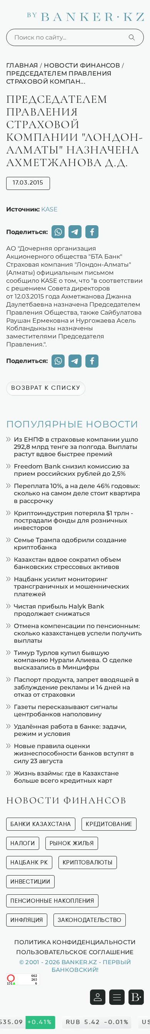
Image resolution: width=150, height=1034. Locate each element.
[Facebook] (91, 231)
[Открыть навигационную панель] (117, 997)
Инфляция (26, 920)
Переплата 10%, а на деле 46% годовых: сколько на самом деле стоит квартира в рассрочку (77, 493)
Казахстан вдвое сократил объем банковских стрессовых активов (67, 563)
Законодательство (90, 920)
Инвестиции (30, 882)
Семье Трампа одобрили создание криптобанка (70, 543)
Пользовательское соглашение (74, 951)
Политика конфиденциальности (74, 941)
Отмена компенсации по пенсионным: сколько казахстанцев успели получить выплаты (78, 633)
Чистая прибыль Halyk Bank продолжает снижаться (59, 610)
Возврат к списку (45, 388)
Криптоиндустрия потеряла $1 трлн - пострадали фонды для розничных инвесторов (73, 520)
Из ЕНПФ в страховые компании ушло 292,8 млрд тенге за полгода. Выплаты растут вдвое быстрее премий (76, 447)
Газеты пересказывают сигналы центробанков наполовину (66, 710)
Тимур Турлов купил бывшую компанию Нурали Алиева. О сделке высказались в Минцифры (73, 660)
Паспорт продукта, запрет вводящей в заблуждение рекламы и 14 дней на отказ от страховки (76, 687)
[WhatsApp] (58, 231)
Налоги (22, 843)
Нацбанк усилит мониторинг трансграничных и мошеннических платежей (71, 586)
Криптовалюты (88, 863)
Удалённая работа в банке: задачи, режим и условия (70, 730)
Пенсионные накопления (52, 901)
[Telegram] (75, 231)
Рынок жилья (72, 843)
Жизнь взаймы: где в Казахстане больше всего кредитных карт (66, 777)
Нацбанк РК (29, 863)
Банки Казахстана (40, 824)
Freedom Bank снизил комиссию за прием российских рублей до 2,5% (71, 470)
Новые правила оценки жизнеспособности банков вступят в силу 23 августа (74, 753)
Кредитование (109, 824)
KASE (49, 209)
